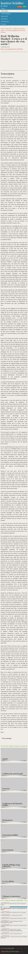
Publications (4, 19)
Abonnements (5, 21)
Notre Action (4, 11)
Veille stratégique (6, 13)
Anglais (21, 951)
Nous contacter (19, 948)
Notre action (8, 28)
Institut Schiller (12, 3)
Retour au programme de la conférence (12, 49)
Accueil (3, 8)
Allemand (3, 953)
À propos (3, 24)
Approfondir (4, 16)
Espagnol (8, 953)
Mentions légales (9, 950)
